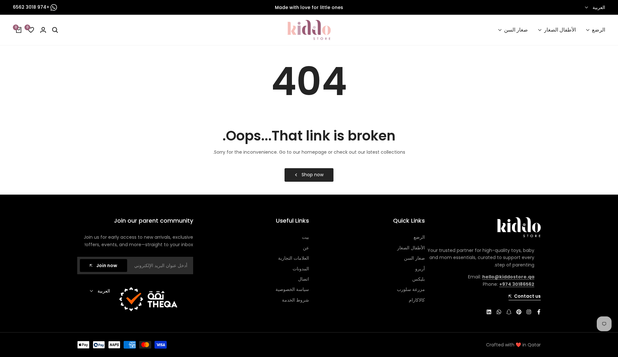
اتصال (303, 279)
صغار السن (414, 258)
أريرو (420, 268)
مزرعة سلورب (411, 289)
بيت (305, 237)
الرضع (419, 237)
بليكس (418, 279)
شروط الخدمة (295, 300)
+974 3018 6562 (32, 7)
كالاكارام (417, 300)
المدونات (301, 268)
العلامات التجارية (293, 258)
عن (306, 248)
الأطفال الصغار (411, 248)
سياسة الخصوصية (292, 289)
